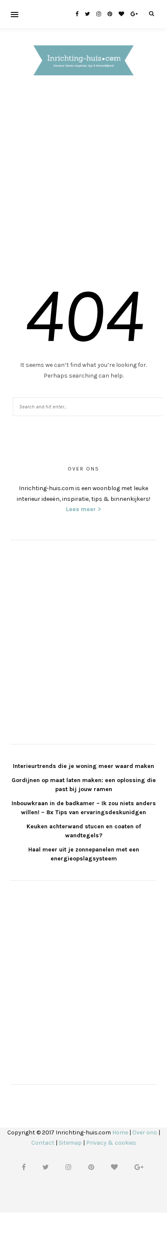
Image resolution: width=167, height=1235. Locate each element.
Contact (42, 1142)
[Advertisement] (83, 180)
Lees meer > (83, 509)
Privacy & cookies (111, 1142)
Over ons (144, 1132)
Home (120, 1132)
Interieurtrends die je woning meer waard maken (83, 766)
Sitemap (70, 1142)
